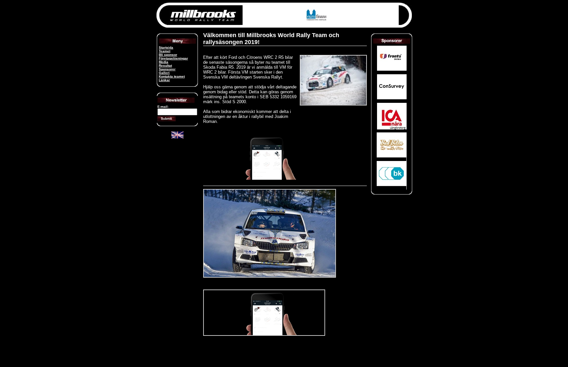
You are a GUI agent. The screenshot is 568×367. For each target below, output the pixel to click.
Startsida (166, 47)
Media (163, 62)
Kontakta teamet (172, 76)
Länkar (164, 80)
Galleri (164, 73)
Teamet (164, 51)
